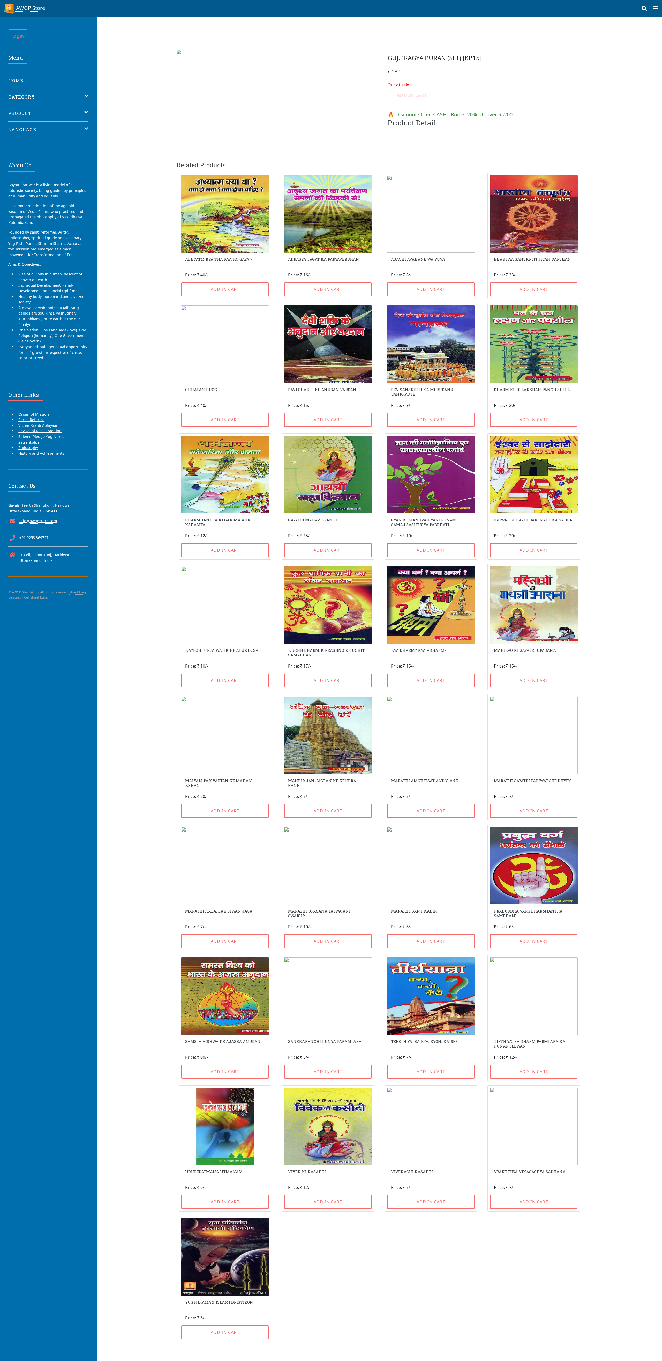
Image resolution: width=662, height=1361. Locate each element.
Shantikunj (77, 592)
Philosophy (28, 447)
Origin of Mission (33, 414)
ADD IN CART (225, 289)
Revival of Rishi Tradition (40, 430)
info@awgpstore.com (38, 520)
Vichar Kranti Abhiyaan (38, 425)
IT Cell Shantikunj (33, 597)
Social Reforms (31, 419)
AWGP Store (30, 7)
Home (15, 81)
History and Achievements (41, 453)
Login (18, 36)
